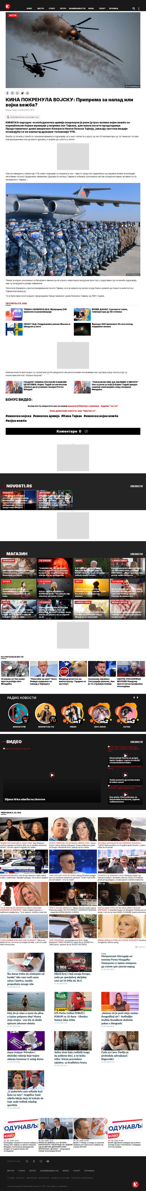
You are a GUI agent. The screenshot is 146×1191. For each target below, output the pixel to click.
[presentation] (134, 697)
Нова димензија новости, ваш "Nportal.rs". (73, 411)
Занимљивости (77, 8)
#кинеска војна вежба (101, 416)
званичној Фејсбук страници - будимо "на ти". (93, 406)
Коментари (69, 431)
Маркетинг (44, 1178)
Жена (91, 8)
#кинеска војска (18, 416)
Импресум (31, 1178)
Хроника (113, 8)
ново (29, 8)
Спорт (102, 8)
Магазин (16, 553)
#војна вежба (16, 420)
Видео (14, 741)
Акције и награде (60, 1178)
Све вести (136, 486)
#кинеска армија (46, 416)
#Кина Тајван (71, 416)
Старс (52, 8)
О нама (11, 1178)
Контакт (20, 1178)
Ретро (63, 8)
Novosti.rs (19, 486)
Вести (41, 8)
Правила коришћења (82, 1178)
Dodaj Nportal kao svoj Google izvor (24, 117)
